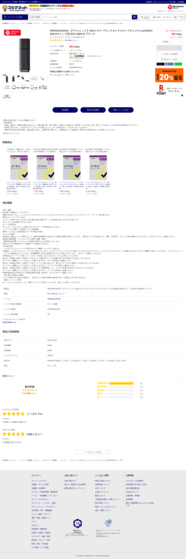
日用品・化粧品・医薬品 (40, 533)
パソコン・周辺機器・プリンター (30, 23)
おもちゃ (34, 525)
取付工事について (102, 503)
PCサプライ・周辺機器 (50, 23)
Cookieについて (132, 492)
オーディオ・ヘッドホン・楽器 (43, 503)
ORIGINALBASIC (54, 299)
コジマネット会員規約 (134, 481)
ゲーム (34, 521)
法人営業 (173, 2)
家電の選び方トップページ (74, 488)
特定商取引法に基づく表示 (136, 484)
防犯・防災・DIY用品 (39, 544)
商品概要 (65, 110)
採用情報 (129, 499)
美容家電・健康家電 (39, 529)
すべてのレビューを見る (93, 452)
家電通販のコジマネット (10, 23)
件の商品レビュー (71, 40)
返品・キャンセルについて (105, 507)
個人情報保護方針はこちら (102, 536)
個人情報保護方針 (133, 488)
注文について (100, 488)
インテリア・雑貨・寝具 (40, 536)
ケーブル (63, 23)
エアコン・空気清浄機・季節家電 (44, 492)
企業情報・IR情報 (133, 496)
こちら (58, 75)
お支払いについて (102, 492)
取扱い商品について (103, 481)
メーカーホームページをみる (14, 319)
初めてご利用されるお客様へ (75, 484)
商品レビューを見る (121, 110)
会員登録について (102, 484)
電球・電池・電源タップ (40, 518)
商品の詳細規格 (93, 110)
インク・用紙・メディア (40, 514)
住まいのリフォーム (160, 2)
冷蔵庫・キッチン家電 (40, 484)
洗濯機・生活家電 (38, 488)
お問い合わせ (171, 11)
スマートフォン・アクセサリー (43, 507)
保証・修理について (103, 510)
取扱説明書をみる (10, 322)
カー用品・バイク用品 (40, 547)
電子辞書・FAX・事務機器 (41, 510)
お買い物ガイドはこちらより (11, 133)
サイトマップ (180, 11)
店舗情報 (149, 2)
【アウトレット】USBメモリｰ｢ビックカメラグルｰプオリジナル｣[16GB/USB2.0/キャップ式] (96, 23)
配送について (100, 496)
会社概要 (181, 2)
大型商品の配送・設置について (107, 499)
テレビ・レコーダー (39, 481)
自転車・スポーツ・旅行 (40, 540)
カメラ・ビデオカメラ (40, 499)
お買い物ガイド (161, 11)
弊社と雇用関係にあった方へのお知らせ (139, 504)
